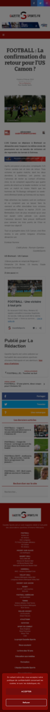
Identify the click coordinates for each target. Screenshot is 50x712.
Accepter (26, 691)
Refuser (26, 702)
